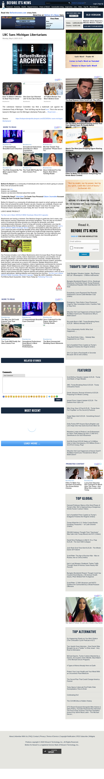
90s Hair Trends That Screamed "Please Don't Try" (52, 148)
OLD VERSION (93, 14)
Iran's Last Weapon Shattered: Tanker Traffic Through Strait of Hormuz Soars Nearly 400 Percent (83, 565)
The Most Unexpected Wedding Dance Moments (53, 342)
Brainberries (7, 144)
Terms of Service (53, 736)
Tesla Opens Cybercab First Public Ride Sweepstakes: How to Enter (81, 688)
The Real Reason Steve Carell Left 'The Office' (84, 100)
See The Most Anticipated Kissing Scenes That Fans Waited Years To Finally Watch (84, 124)
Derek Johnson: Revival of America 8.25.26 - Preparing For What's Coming (83, 393)
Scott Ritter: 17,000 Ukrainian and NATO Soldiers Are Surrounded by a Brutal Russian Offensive (83, 584)
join (11, 189)
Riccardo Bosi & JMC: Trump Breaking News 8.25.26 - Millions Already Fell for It (83, 322)
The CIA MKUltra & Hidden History (79, 701)
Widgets (92, 736)
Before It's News (19, 2)
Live (75, 7)
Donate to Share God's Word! (84, 66)
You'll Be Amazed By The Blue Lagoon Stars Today (12, 171)
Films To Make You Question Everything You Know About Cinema (83, 174)
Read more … (53, 112)
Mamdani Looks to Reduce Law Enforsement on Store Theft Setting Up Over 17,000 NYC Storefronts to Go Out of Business (83, 433)
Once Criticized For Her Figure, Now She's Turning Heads (52, 171)
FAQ (30, 736)
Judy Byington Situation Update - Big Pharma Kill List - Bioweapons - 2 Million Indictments (83, 274)
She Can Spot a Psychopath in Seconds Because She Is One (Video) (81, 353)
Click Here (20, 196)
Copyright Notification (67, 736)
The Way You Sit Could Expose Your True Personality (10, 321)
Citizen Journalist (50, 196)
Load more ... (32, 443)
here (47, 109)
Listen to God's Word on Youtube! (84, 61)
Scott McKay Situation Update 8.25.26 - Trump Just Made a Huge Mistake (83, 378)
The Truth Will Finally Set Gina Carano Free (32, 171)
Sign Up (100, 4)
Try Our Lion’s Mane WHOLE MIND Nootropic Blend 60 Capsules (24, 215)
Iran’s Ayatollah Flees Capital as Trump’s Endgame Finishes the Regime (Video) (81, 346)
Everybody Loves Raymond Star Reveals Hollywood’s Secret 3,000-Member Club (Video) (82, 294)
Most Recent (94, 7)
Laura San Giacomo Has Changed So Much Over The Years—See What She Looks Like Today (93, 486)
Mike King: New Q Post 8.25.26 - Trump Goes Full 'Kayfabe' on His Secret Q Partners (83, 409)
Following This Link (45, 277)
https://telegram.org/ (94, 204)
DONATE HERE (74, 16)
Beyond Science (33, 7)
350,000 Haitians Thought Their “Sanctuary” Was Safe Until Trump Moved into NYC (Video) (84, 533)
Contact (36, 736)
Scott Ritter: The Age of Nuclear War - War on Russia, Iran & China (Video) (83, 556)
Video (80, 7)
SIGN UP (74, 236)
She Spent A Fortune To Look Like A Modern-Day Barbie (84, 623)
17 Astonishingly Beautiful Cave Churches (12, 148)
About (11, 736)
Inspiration (68, 7)
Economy (17, 7)
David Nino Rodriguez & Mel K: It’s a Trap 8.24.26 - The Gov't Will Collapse (82, 541)
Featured (9, 7)
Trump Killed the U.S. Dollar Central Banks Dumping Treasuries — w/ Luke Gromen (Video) (82, 524)
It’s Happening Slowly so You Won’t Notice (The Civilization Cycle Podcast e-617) (82, 639)
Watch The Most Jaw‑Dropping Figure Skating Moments (84, 149)
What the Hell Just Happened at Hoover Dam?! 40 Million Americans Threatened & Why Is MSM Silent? (84, 313)
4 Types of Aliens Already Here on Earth (81, 665)
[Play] (84, 42)
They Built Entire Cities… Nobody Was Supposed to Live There (81, 338)
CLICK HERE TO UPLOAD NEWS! (93, 26)
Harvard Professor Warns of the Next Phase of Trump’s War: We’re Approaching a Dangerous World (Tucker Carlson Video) (83, 507)
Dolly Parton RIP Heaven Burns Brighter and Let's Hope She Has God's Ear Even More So (83, 425)
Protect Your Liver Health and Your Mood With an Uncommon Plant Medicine (83, 672)
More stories (30, 27)
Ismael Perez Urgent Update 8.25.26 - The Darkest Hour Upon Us (82, 401)
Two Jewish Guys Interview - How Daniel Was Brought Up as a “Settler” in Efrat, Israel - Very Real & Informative (83, 648)
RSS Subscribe (82, 736)
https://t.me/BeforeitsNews (76, 211)
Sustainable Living (57, 7)
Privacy (42, 736)
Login (95, 4)
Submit (84, 254)
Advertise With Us (21, 736)
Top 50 (86, 7)
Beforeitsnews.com (18, 13)
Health (24, 7)
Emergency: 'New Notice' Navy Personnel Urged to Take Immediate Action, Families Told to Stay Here (83, 304)
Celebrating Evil (73, 695)
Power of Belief (45, 7)
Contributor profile (20, 27)
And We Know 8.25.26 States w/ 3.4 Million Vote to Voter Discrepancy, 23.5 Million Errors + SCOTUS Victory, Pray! (84, 443)
